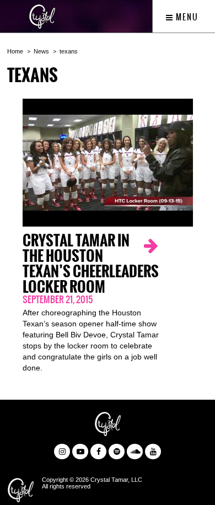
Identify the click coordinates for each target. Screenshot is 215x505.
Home (15, 51)
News (41, 51)
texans (69, 51)
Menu (186, 17)
